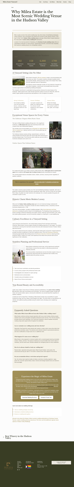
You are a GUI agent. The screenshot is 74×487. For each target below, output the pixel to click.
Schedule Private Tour (46, 397)
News (12, 7)
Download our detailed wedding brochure (23, 412)
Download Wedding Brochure (29, 397)
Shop (70, 1)
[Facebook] (19, 469)
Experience (19, 462)
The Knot (39, 420)
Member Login (19, 467)
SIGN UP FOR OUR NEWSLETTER (61, 462)
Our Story (45, 1)
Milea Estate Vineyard (10, 2)
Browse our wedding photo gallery (22, 414)
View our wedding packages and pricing (23, 409)
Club (18, 463)
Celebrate (19, 465)
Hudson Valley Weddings (24, 421)
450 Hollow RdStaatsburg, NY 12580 (30, 462)
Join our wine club (39, 182)
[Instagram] (17, 469)
